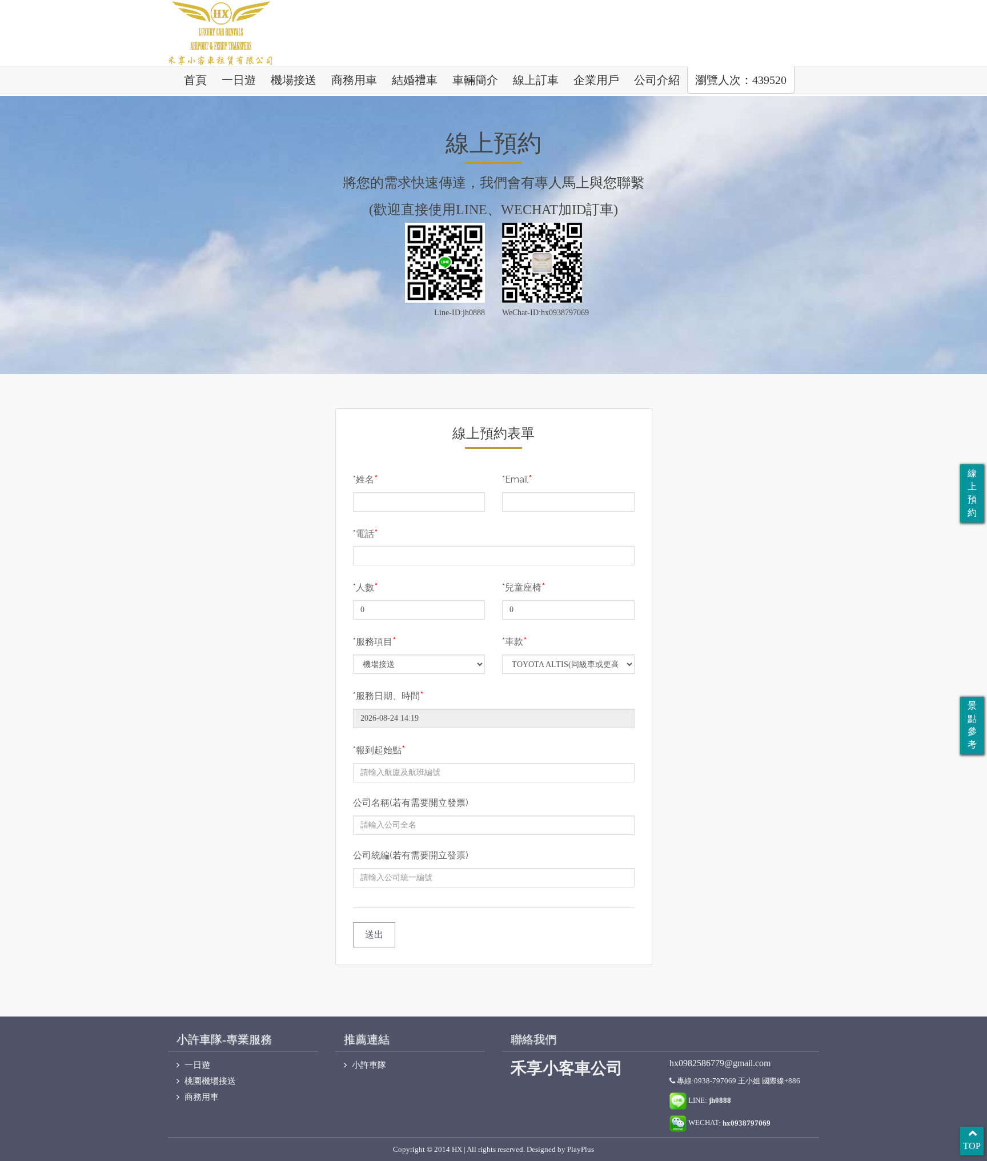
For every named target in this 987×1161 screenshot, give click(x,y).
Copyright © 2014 (421, 1149)
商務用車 (354, 80)
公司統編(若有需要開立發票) (410, 855)
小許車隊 (368, 1065)
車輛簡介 (475, 80)
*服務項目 (374, 641)
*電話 (365, 533)
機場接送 (293, 80)
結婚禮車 (415, 80)
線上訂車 (536, 80)
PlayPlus (580, 1149)
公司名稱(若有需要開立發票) (410, 802)
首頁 (195, 80)
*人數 (365, 587)
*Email (517, 479)
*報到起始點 (379, 750)
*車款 (514, 641)
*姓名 (365, 479)
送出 (374, 934)
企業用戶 (596, 80)
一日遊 (239, 80)
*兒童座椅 (523, 587)
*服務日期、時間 (388, 695)
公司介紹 (657, 80)
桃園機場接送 (209, 1081)
